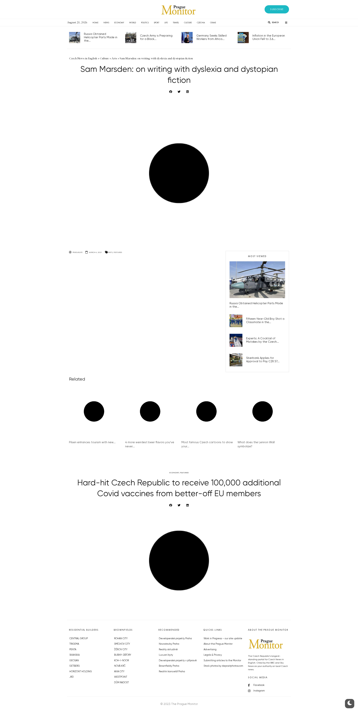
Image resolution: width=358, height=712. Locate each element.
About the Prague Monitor (218, 644)
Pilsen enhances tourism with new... (92, 442)
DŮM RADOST (121, 682)
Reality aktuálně (168, 649)
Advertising (210, 649)
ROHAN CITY (121, 638)
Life (166, 22)
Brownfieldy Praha (169, 666)
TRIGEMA (74, 644)
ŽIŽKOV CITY (120, 649)
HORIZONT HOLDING (80, 671)
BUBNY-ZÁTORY (122, 655)
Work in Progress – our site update (223, 638)
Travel (176, 22)
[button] (277, 9)
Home (95, 22)
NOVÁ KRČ (119, 666)
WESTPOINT (120, 677)
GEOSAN (74, 660)
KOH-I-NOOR (121, 660)
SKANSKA (74, 655)
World (132, 22)
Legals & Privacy (213, 655)
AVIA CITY (119, 671)
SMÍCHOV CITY (122, 644)
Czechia (201, 22)
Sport (156, 22)
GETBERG (74, 666)
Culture (188, 22)
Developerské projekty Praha (175, 638)
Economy (119, 22)
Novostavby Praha (169, 644)
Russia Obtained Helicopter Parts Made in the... (100, 37)
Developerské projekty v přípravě (178, 660)
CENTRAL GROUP (78, 638)
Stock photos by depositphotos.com (223, 666)
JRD (71, 677)
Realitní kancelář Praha (172, 671)
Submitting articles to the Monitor (222, 660)
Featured (118, 252)
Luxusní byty (166, 655)
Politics (145, 22)
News (106, 22)
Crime (213, 22)
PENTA (72, 649)
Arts (111, 252)
